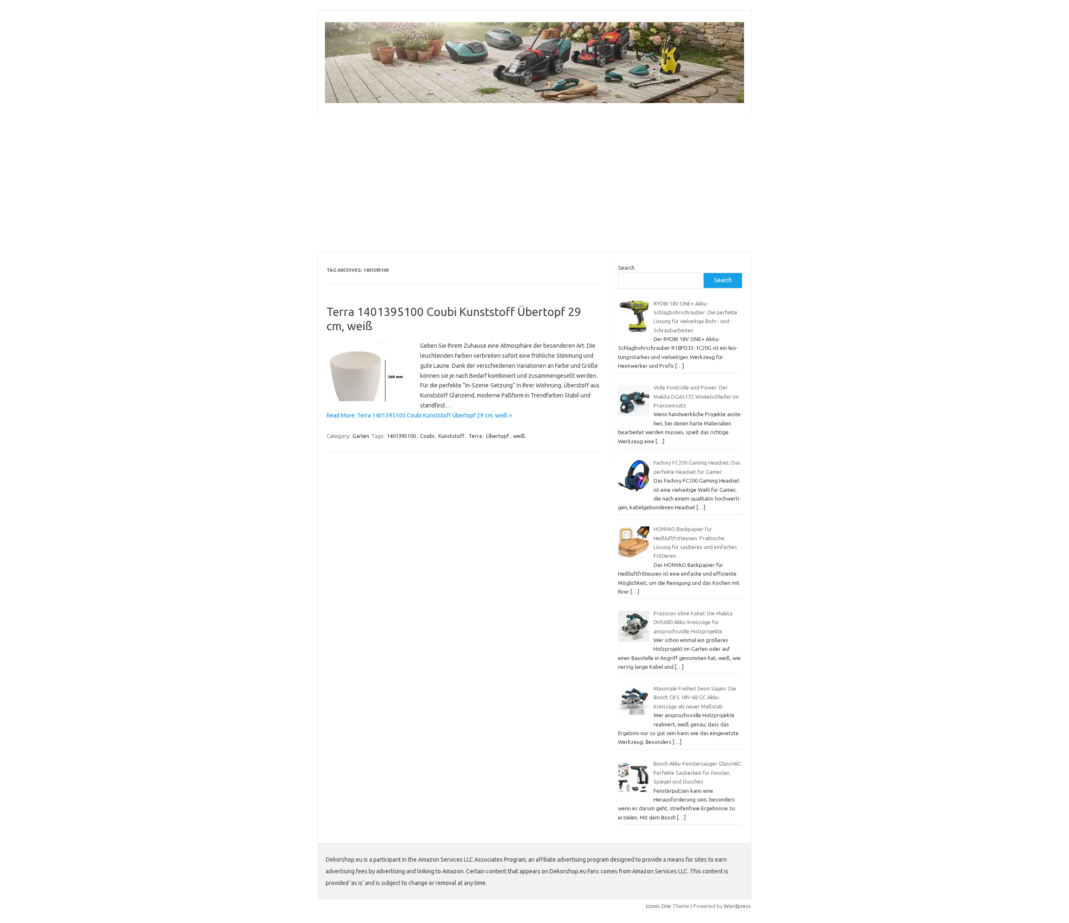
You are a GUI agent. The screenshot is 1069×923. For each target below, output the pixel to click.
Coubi (427, 436)
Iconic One (658, 906)
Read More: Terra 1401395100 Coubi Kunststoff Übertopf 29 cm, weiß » (419, 415)
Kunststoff (451, 436)
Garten (360, 436)
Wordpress (737, 906)
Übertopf (497, 436)
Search (626, 268)
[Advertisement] (534, 183)
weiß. (519, 436)
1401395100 (401, 436)
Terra (475, 436)
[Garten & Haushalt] (534, 101)
